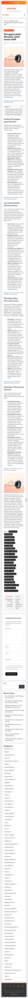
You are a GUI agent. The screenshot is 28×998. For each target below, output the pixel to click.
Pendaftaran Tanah (9, 921)
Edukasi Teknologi (9, 767)
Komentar (8, 628)
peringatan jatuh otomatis (16, 81)
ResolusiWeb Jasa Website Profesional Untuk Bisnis (14, 715)
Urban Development (9, 973)
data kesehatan (8, 545)
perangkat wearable (10, 568)
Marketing (7, 887)
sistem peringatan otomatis (11, 585)
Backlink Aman (8, 749)
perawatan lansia (9, 571)
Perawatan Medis (9, 939)
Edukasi (6, 764)
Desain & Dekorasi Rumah (11, 761)
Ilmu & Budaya (8, 804)
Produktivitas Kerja (9, 948)
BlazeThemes (14, 994)
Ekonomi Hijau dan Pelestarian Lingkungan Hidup (12, 734)
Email (7, 653)
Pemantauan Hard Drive (10, 912)
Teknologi (7, 967)
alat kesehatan (8, 534)
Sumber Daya (8, 964)
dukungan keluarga (9, 548)
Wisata (6, 976)
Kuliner (6, 872)
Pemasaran (7, 915)
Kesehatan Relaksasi (9, 853)
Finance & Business (9, 779)
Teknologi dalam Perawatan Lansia (14, 113)
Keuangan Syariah (9, 862)
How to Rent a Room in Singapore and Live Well (14, 720)
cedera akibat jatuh (9, 543)
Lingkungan (7, 881)
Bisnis (6, 758)
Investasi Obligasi (9, 813)
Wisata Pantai (8, 979)
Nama (7, 647)
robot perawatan (9, 579)
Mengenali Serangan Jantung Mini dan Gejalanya (14, 101)
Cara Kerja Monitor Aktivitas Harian (14, 111)
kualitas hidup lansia (10, 560)
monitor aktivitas (9, 562)
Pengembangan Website (11, 927)
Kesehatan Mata (8, 847)
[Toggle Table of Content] (20, 107)
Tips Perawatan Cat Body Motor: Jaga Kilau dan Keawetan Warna (13, 701)
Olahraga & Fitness (9, 902)
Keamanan (7, 832)
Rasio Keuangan (8, 955)
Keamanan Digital (9, 835)
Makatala (11, 8)
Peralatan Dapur (8, 933)
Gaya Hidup (8, 792)
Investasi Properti (9, 816)
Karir (6, 829)
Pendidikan (7, 924)
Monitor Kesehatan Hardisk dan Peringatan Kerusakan (13, 198)
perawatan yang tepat (10, 574)
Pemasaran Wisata (9, 918)
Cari (5, 683)
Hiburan (7, 798)
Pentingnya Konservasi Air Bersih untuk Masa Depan (13, 469)
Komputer (7, 868)
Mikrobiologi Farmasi (10, 893)
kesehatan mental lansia (11, 557)
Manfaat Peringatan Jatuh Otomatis (14, 109)
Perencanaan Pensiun (10, 945)
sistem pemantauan (9, 582)
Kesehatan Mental (9, 850)
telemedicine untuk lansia (11, 591)
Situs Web (8, 659)
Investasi (7, 810)
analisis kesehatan (9, 537)
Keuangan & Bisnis (9, 859)
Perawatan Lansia (8, 30)
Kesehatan (7, 841)
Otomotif (7, 905)
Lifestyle (7, 878)
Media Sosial (8, 890)
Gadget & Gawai (9, 789)
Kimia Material (8, 865)
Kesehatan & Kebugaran (10, 844)
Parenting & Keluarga (10, 908)
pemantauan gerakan (10, 565)
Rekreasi (7, 958)
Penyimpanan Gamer (10, 930)
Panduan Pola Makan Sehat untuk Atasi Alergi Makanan (13, 293)
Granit (6, 795)
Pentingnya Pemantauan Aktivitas (13, 114)
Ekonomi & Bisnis (9, 770)
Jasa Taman (7, 825)
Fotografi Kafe (8, 785)
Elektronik (7, 773)
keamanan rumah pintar (11, 551)
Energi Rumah (8, 776)
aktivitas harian (13, 531)
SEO (6, 961)
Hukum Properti (8, 801)
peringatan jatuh (9, 577)
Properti (7, 952)
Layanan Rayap (8, 875)
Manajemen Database (10, 884)
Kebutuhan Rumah (9, 838)
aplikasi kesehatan (9, 540)
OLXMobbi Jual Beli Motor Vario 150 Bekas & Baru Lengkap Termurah (13, 706)
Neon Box (7, 896)
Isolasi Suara (7, 819)
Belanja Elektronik (9, 755)
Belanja (6, 752)
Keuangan (7, 856)
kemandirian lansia (9, 554)
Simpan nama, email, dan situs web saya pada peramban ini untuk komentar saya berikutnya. (13, 667)
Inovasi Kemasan (8, 807)
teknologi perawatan (10, 588)
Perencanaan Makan (9, 942)
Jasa (5, 822)
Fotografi (7, 782)
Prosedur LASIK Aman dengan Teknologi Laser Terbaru (12, 382)
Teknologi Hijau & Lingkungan (12, 970)
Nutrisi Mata (7, 899)
